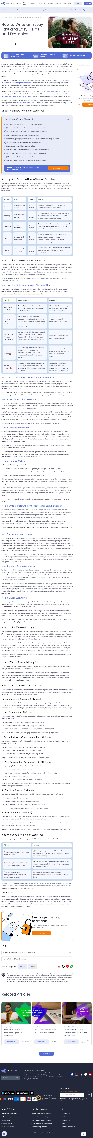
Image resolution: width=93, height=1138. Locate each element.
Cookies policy (6, 1123)
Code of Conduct (7, 1127)
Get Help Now (58, 168)
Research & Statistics (56, 10)
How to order (25, 3)
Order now (88, 3)
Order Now (41, 933)
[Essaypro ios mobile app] (22, 1093)
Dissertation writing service (41, 1114)
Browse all (46, 1054)
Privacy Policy (86, 1100)
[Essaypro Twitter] (81, 1074)
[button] (33, 3)
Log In (78, 3)
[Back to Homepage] (11, 1071)
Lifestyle (82, 10)
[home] (7, 3)
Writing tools (65, 1114)
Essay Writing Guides (71, 10)
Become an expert (68, 1127)
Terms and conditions (9, 1114)
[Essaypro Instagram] (59, 966)
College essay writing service (42, 1123)
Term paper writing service (41, 1120)
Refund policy (6, 1117)
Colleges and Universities (23, 10)
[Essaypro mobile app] (8, 1093)
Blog (6, 17)
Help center (65, 1120)
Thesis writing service (39, 1127)
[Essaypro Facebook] (72, 1074)
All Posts (4, 10)
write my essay (57, 69)
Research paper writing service (43, 1117)
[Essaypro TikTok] (63, 966)
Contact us (65, 1117)
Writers (18, 3)
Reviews (50, 3)
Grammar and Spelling (40, 10)
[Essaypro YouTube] (67, 966)
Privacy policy (6, 1120)
